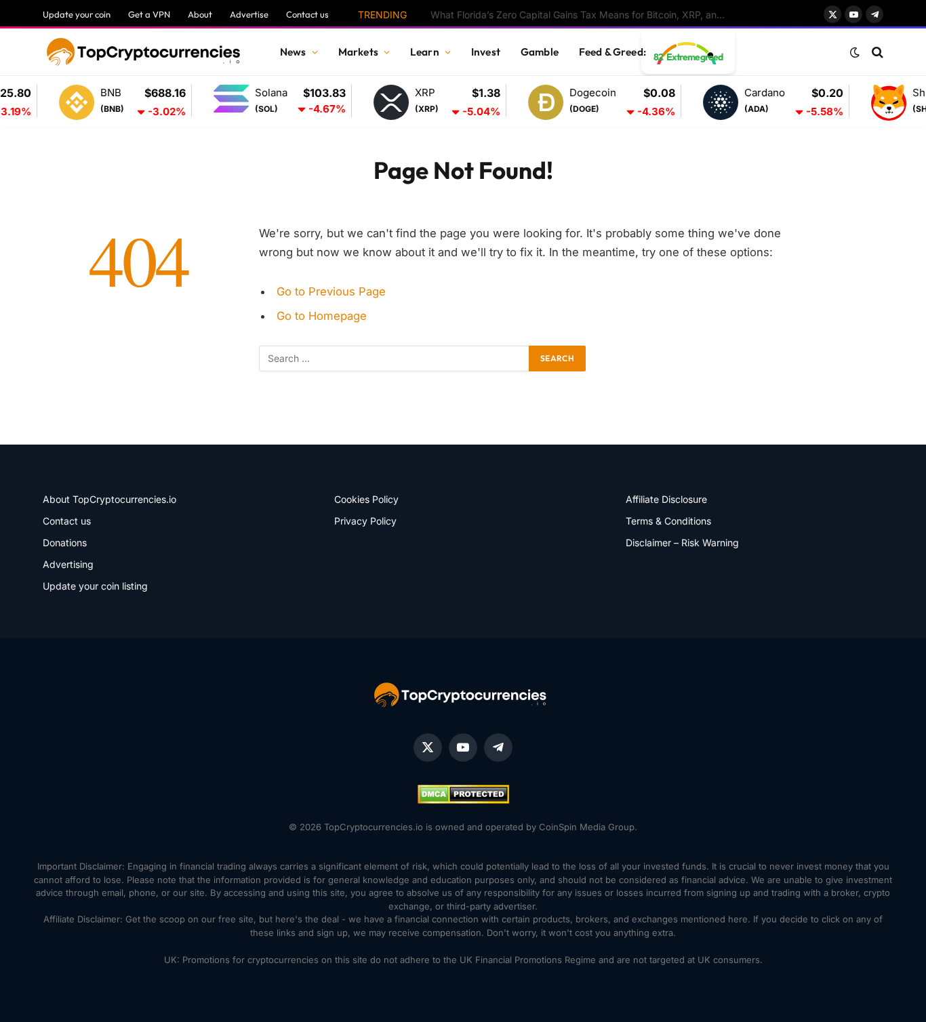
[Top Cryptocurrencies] (144, 52)
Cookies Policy (366, 499)
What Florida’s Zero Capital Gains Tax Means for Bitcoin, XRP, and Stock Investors (583, 14)
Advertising (68, 564)
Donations (65, 542)
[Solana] (216, 101)
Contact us (307, 14)
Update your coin (76, 14)
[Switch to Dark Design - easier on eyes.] (855, 52)
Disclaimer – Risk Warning (682, 542)
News (293, 51)
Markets (358, 51)
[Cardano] (705, 102)
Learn (424, 51)
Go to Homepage (322, 316)
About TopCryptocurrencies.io (109, 499)
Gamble (540, 51)
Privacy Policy (365, 521)
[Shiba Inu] (873, 103)
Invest (485, 51)
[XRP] (376, 102)
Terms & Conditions (668, 521)
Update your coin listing (95, 586)
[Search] (876, 52)
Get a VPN (149, 14)
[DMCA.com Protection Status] (463, 800)
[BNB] (61, 102)
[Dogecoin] (530, 102)
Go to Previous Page (331, 291)
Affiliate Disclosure (666, 499)
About (200, 14)
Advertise (249, 14)
